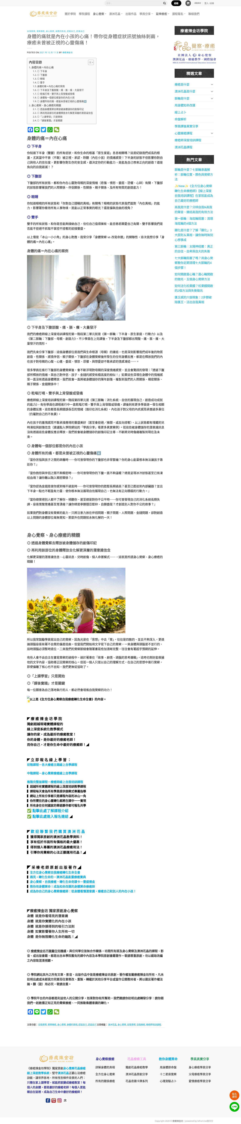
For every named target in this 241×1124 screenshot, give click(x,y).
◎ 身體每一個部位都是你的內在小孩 (56, 97)
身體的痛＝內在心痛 (42, 67)
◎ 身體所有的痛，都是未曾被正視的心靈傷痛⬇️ (62, 101)
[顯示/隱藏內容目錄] (89, 62)
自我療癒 (141, 1024)
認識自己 (71, 31)
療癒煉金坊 (69, 52)
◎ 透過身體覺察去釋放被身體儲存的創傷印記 (60, 109)
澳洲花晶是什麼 (185, 91)
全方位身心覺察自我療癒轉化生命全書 (55, 872)
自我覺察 (31, 31)
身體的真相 (60, 31)
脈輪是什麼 (182, 98)
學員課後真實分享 (186, 126)
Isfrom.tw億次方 (205, 1120)
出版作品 (131, 14)
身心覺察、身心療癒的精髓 (46, 105)
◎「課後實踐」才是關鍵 (49, 120)
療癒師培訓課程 (153, 1024)
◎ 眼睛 (41, 78)
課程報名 (177, 14)
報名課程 (234, 1095)
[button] (188, 3)
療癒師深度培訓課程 (188, 140)
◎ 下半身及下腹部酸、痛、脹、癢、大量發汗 (60, 89)
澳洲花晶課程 (183, 147)
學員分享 (145, 14)
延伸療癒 (161, 14)
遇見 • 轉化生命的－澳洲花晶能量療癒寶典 (58, 877)
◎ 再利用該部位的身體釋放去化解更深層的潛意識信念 (65, 112)
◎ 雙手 (41, 82)
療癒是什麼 (182, 84)
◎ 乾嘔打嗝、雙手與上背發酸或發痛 (56, 93)
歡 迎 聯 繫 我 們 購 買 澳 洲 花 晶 (58, 831)
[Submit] (164, 3)
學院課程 (84, 14)
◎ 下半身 (42, 71)
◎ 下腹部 (42, 74)
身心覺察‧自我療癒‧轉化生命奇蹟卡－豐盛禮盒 (62, 881)
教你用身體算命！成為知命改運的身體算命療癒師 (62, 886)
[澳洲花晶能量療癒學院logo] (194, 45)
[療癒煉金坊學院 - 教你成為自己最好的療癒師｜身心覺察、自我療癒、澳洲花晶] (43, 13)
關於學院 (70, 14)
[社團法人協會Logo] (194, 58)
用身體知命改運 (185, 105)
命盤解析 (180, 119)
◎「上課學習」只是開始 (49, 116)
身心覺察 (98, 14)
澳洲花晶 (114, 14)
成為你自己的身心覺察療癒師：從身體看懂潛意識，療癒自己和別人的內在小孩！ (83, 891)
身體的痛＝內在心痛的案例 (51, 86)
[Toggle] (212, 84)
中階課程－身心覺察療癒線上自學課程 (52, 773)
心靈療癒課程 (183, 133)
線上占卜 (180, 112)
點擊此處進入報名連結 (50, 816)
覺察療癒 (41, 31)
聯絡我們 (194, 14)
